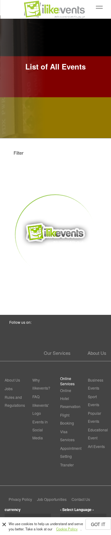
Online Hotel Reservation (69, 398)
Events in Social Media (40, 429)
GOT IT (98, 524)
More (55, 286)
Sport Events (93, 400)
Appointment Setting (69, 452)
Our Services (57, 353)
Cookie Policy (67, 528)
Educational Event (97, 433)
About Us (97, 353)
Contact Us (81, 499)
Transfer (67, 464)
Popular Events (94, 417)
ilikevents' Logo (40, 409)
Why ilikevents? (41, 383)
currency (13, 509)
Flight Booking (67, 419)
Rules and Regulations (14, 401)
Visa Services (67, 435)
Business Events (95, 383)
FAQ (35, 396)
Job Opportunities (52, 499)
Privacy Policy (20, 499)
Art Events (96, 446)
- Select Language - (77, 509)
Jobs (9, 388)
